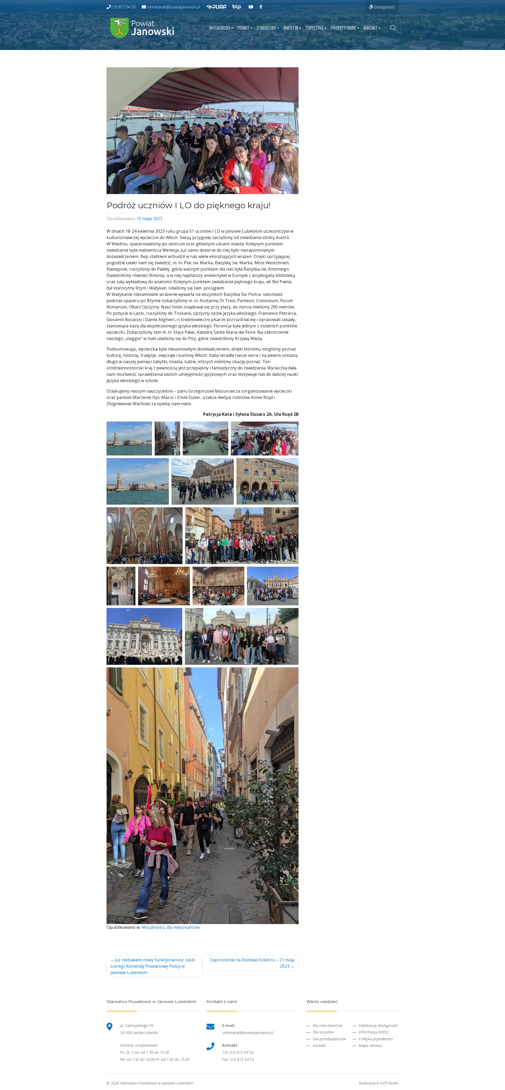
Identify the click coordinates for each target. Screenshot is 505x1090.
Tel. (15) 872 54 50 (238, 1052)
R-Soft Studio (387, 1083)
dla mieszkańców (183, 927)
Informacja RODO (374, 1032)
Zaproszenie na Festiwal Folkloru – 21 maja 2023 (252, 963)
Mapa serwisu (370, 1045)
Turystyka (314, 28)
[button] (129, 438)
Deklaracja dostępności (378, 1025)
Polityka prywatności (376, 1038)
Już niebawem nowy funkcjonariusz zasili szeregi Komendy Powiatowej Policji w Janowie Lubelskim (152, 966)
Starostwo (266, 28)
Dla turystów (323, 1032)
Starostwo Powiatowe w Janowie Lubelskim (156, 1083)
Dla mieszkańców (327, 1025)
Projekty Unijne (343, 28)
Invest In (291, 28)
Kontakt (370, 28)
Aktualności (219, 28)
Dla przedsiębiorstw (329, 1038)
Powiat (243, 28)
